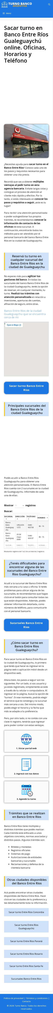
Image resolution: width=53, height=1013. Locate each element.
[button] (19, 505)
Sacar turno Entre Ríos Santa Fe (26, 966)
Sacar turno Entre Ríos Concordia (26, 912)
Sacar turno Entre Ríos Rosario (26, 953)
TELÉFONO (30, 516)
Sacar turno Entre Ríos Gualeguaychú (26, 926)
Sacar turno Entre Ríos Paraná (26, 941)
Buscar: (8, 511)
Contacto (26, 1001)
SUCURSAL (8, 516)
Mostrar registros (20, 505)
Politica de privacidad (13, 998)
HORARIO (41, 518)
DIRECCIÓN (20, 516)
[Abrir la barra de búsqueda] (49, 4)
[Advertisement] (26, 95)
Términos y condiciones (37, 998)
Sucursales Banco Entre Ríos (26, 978)
